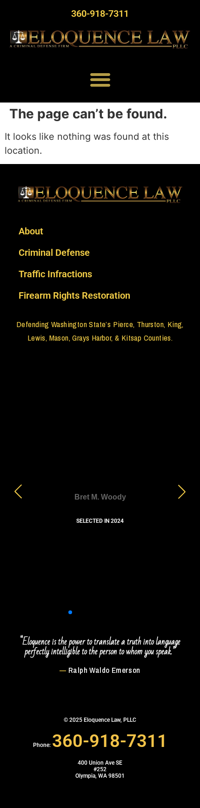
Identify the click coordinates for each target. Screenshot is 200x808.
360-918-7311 (100, 13)
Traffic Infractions (55, 274)
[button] (100, 79)
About (31, 231)
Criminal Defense (54, 252)
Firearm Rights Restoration (74, 295)
